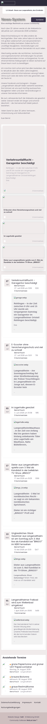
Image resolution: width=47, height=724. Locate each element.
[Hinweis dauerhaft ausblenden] (44, 23)
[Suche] (31, 3)
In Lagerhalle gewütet (13, 236)
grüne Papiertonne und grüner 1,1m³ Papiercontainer (27, 665)
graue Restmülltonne (22, 686)
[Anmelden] (37, 3)
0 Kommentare (20, 291)
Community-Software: (23, 720)
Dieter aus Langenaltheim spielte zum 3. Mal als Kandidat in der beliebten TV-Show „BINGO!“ (23, 261)
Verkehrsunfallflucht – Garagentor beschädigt (20, 161)
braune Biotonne (20, 676)
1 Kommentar (20, 613)
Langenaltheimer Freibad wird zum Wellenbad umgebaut (24, 602)
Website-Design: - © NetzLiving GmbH (23, 717)
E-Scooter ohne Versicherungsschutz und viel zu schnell (22, 211)
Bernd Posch (14, 672)
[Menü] (43, 3)
